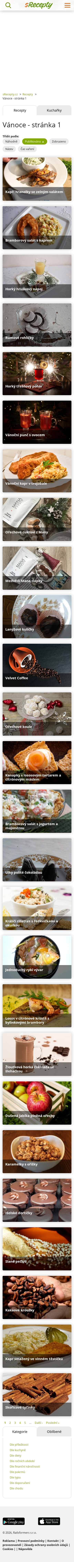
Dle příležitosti (19, 1445)
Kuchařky (54, 110)
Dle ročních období (22, 1461)
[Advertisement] (37, 49)
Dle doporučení (20, 1483)
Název (9, 149)
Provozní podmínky (31, 1541)
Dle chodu (16, 1488)
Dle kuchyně (18, 1450)
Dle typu (15, 1477)
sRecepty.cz (10, 94)
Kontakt (53, 1541)
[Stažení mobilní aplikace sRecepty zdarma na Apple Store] (49, 1521)
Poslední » (52, 1423)
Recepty (28, 94)
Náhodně (11, 141)
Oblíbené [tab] (54, 1431)
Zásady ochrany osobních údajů (46, 1545)
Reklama (9, 1541)
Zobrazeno (59, 141)
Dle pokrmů (17, 1472)
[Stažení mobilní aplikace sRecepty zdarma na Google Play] (14, 1521)
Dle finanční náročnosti (25, 1466)
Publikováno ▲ (34, 141)
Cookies (8, 1549)
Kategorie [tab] (19, 1431)
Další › (39, 1423)
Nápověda (25, 1549)
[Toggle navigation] (67, 5)
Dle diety (15, 1455)
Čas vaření (27, 149)
